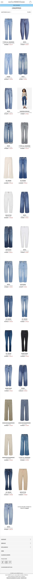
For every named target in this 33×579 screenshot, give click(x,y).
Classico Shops (5, 554)
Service (3, 543)
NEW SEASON (16, 5)
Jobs (2, 551)
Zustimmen (23, 577)
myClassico (4, 547)
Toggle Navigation (2, 2)
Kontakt (3, 539)
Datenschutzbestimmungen (13, 577)
